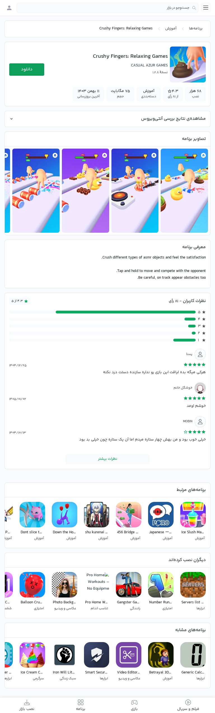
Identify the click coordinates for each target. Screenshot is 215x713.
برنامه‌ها (196, 29)
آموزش (170, 29)
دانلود (26, 69)
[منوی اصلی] (206, 8)
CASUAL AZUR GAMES (149, 66)
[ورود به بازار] (9, 8)
